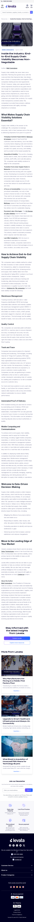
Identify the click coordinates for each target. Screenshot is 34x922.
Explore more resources (17, 642)
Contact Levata (17, 638)
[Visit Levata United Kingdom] (23, 887)
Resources (4, 19)
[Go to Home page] (10, 6)
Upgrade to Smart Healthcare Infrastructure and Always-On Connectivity (16, 721)
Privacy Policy (17, 912)
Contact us (21, 574)
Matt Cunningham (12, 68)
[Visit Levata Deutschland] (20, 887)
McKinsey (7, 203)
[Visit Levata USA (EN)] (11, 887)
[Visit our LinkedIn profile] (17, 845)
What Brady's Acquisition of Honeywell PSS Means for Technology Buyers (15, 761)
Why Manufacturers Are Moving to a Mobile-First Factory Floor (14, 680)
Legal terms (17, 910)
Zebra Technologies (7, 551)
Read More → (17, 690)
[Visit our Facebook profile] (10, 845)
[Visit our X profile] (24, 845)
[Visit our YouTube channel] (20, 845)
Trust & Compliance (17, 914)
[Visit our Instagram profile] (13, 845)
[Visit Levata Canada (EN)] (14, 887)
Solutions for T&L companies (16, 288)
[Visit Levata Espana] (17, 887)
